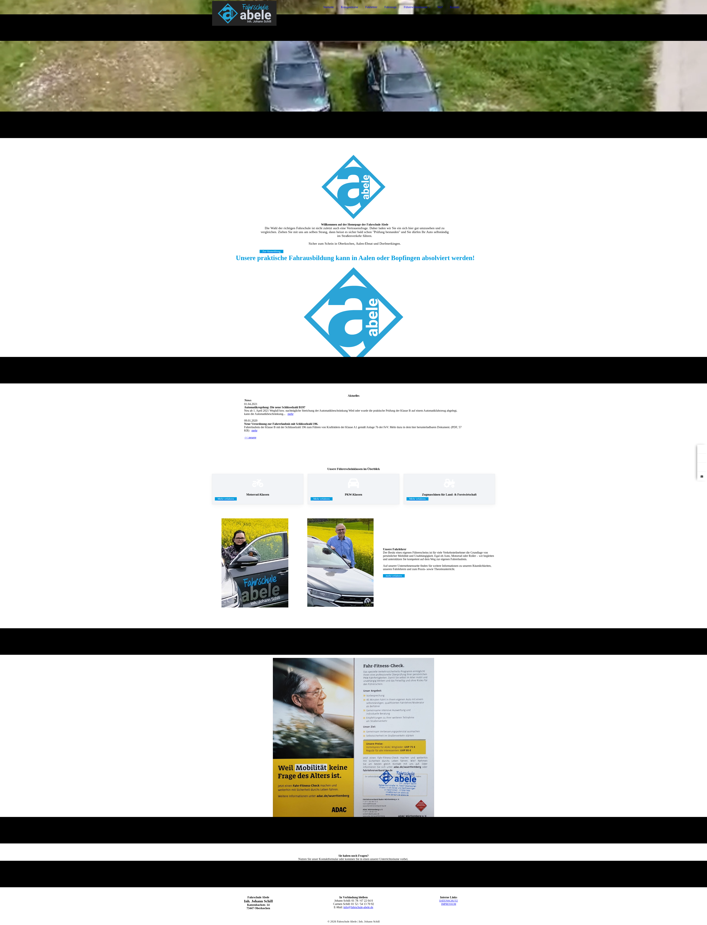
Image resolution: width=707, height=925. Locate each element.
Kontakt (454, 7)
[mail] (701, 475)
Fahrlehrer (371, 7)
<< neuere (250, 437)
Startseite (328, 7)
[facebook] (701, 449)
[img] (244, 13)
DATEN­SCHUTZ (448, 900)
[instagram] (701, 457)
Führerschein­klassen (415, 7)
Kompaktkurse (349, 7)
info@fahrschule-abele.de (358, 907)
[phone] (701, 466)
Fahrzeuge (390, 7)
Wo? (440, 7)
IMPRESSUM (448, 904)
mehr (290, 413)
